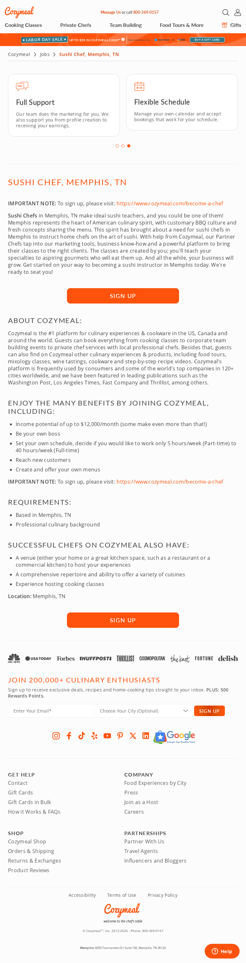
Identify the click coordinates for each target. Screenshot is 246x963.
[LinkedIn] (146, 735)
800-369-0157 (146, 12)
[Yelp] (94, 735)
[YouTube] (107, 735)
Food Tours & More (182, 24)
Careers (134, 811)
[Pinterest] (120, 735)
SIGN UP (123, 296)
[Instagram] (56, 735)
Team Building (126, 24)
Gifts (235, 24)
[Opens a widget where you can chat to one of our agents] (222, 952)
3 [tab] (128, 145)
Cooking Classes (23, 24)
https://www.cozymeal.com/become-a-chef (170, 203)
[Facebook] (69, 735)
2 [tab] (123, 145)
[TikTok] (82, 735)
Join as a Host (141, 802)
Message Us (111, 12)
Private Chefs (75, 24)
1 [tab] (117, 145)
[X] (133, 735)
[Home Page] (19, 12)
